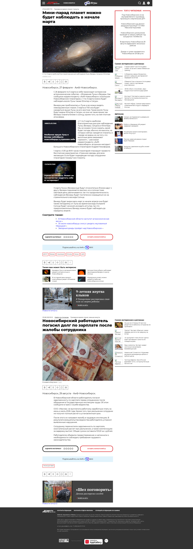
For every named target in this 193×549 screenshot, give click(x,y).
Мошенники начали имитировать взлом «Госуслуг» (135, 132)
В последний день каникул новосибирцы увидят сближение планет (63, 279)
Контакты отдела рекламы (83, 510)
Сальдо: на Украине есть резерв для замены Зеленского (136, 117)
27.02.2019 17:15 (47, 9)
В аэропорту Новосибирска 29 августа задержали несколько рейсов (132, 44)
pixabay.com (46, 76)
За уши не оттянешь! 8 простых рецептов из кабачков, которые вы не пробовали (137, 324)
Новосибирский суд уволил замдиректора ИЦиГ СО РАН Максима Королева (133, 26)
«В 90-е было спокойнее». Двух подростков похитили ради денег (136, 90)
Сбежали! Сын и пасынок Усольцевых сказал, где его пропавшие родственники (137, 83)
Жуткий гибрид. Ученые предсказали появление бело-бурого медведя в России (137, 105)
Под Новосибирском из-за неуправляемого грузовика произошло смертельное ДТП (132, 17)
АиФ (60, 382)
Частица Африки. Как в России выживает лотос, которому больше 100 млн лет (136, 361)
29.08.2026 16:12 (47, 317)
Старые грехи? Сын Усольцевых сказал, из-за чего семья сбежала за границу (136, 68)
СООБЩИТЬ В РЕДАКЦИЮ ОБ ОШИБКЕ (107, 510)
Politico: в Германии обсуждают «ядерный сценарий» (135, 125)
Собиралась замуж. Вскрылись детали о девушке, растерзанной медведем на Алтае (135, 76)
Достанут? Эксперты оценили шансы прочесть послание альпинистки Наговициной (137, 98)
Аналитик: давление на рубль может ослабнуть (136, 147)
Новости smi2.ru (49, 311)
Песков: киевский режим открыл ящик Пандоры (135, 140)
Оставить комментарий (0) (96, 237)
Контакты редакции (64, 510)
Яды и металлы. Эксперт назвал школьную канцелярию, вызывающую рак (135, 347)
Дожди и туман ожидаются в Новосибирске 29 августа (133, 53)
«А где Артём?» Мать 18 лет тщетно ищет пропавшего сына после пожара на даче (136, 339)
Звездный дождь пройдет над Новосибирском (80, 228)
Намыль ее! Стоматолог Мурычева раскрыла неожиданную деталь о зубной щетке (136, 354)
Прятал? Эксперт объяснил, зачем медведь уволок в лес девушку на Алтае (136, 332)
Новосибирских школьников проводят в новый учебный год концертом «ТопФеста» (133, 35)
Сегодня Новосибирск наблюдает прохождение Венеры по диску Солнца (99, 272)
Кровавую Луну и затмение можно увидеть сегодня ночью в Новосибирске (64, 272)
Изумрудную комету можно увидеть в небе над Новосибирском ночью (97, 279)
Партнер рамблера (76, 540)
